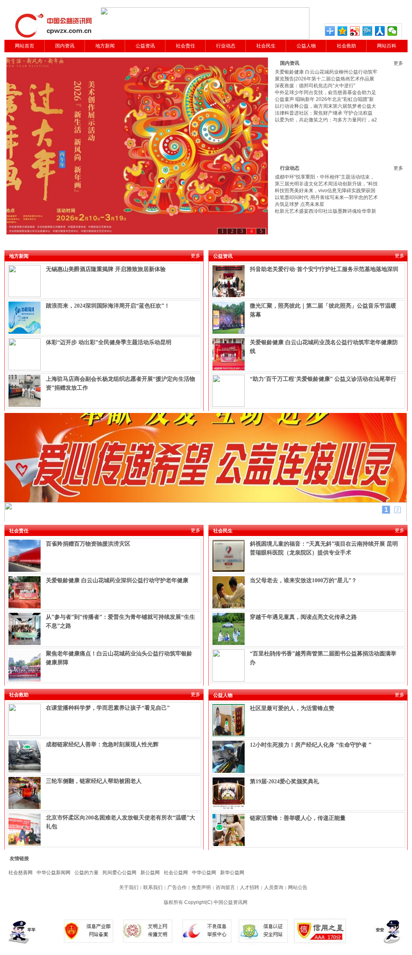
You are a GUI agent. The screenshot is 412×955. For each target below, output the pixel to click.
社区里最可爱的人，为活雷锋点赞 (292, 708)
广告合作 (177, 887)
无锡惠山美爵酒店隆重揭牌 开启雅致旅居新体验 (106, 269)
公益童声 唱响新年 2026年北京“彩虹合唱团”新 (324, 99)
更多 (398, 63)
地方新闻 (105, 46)
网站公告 (297, 887)
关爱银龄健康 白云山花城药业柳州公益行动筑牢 (326, 72)
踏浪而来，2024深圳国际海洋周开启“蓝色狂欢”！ (108, 306)
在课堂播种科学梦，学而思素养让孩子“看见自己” (108, 708)
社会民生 (266, 46)
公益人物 (306, 46)
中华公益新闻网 (53, 872)
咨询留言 (225, 887)
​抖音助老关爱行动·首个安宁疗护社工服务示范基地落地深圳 (324, 269)
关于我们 (128, 887)
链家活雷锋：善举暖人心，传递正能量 (298, 818)
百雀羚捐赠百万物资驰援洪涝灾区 (88, 544)
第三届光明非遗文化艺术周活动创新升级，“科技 (326, 184)
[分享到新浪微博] (355, 31)
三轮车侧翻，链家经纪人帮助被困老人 (94, 781)
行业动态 (225, 46)
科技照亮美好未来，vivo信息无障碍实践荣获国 (325, 190)
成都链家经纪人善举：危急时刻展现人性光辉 (102, 744)
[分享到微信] (392, 31)
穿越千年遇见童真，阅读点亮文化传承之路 (303, 617)
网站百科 (386, 46)
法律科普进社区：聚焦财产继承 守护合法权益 (324, 113)
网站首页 (24, 46)
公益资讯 (145, 46)
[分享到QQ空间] (343, 31)
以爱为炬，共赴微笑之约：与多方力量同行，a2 (326, 120)
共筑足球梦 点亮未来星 (299, 204)
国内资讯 (64, 46)
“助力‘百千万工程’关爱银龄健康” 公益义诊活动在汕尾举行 (323, 379)
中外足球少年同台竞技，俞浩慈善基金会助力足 (325, 92)
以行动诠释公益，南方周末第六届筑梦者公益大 (325, 106)
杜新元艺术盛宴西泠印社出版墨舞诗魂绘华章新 (325, 211)
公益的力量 (86, 872)
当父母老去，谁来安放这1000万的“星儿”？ (303, 580)
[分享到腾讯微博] (368, 31)
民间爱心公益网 (119, 872)
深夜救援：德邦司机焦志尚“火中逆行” (315, 85)
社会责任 (185, 46)
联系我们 (153, 887)
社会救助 (346, 46)
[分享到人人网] (380, 31)
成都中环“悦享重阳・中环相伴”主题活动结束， (325, 177)
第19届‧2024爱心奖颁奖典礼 (284, 781)
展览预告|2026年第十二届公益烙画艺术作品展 (324, 79)
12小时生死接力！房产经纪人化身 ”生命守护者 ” (310, 745)
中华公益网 (204, 872)
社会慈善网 (20, 872)
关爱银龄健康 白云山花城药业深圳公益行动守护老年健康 (117, 580)
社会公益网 (176, 872)
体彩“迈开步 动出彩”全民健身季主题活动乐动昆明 (108, 342)
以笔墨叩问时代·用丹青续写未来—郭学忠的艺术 (326, 197)
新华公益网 (232, 872)
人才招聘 (249, 887)
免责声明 (201, 887)
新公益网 (150, 872)
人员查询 (273, 887)
